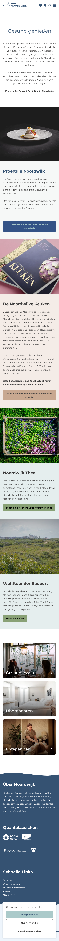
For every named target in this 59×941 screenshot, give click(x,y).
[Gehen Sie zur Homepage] (15, 5)
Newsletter (9, 895)
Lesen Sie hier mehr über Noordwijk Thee (29, 507)
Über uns (8, 880)
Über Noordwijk (11, 884)
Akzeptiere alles (29, 914)
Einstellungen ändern (29, 931)
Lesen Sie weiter (15, 618)
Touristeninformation (14, 887)
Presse (6, 891)
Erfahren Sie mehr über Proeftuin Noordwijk (29, 226)
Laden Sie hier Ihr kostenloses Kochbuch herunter (29, 395)
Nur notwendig (29, 922)
